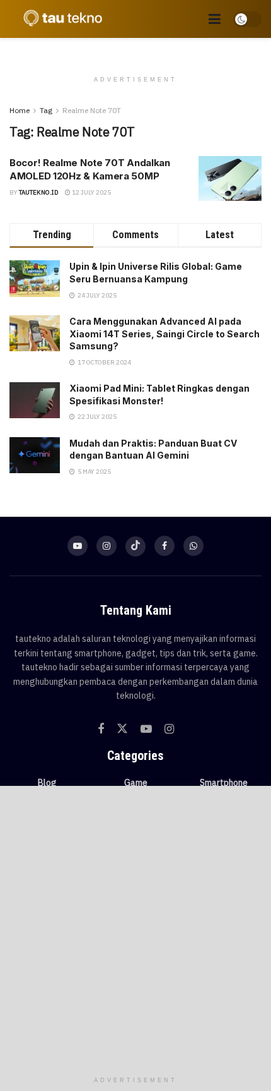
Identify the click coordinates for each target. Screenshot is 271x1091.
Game (135, 782)
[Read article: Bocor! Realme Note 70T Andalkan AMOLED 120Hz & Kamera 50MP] (230, 179)
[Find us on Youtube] (77, 546)
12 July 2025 (91, 192)
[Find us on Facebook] (164, 546)
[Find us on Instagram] (106, 546)
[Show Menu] (215, 19)
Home (19, 110)
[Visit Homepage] (59, 19)
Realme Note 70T (91, 110)
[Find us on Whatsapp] (193, 546)
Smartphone (224, 782)
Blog (47, 782)
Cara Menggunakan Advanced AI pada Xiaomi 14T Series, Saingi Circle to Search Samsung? (164, 333)
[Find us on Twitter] (122, 729)
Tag (46, 110)
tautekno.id (39, 192)
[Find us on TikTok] (135, 546)
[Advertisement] (135, 928)
